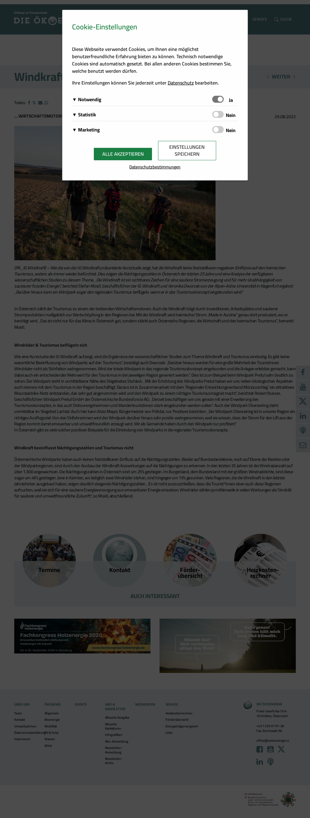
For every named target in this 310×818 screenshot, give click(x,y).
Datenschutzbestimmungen (154, 167)
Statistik (87, 114)
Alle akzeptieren (123, 153)
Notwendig (89, 99)
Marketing (89, 129)
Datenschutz (181, 82)
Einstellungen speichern (187, 150)
